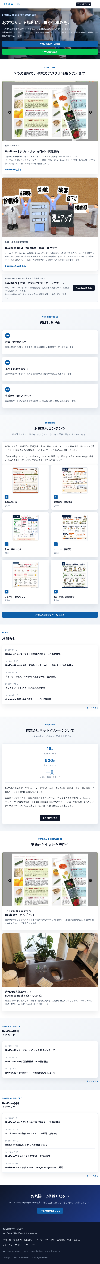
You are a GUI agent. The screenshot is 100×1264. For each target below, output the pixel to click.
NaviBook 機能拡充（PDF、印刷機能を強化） (27, 1144)
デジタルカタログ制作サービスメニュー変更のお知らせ (31, 1133)
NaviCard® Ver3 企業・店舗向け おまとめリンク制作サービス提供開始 (39, 665)
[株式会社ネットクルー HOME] (12, 4)
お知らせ (7, 1239)
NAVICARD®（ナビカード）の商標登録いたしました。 (31, 1072)
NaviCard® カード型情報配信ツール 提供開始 (26, 1061)
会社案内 (17, 1239)
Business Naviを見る (15, 266)
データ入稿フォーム (83, 4)
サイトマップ (32, 1244)
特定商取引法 (73, 1239)
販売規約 (61, 1239)
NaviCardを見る (84, 288)
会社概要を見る (50, 818)
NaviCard (49, 1239)
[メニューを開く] (95, 4)
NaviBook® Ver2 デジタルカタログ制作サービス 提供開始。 (34, 654)
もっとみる (91, 708)
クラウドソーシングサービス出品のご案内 (25, 688)
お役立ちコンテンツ (33, 1239)
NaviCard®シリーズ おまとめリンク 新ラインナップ (30, 1050)
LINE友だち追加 (50, 51)
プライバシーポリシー (13, 1244)
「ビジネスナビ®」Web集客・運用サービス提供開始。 (31, 676)
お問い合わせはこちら (50, 1210)
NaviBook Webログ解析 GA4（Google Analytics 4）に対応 (34, 1167)
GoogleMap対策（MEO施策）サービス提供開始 (28, 699)
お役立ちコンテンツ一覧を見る (50, 614)
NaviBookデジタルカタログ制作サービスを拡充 (27, 1156)
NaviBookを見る (13, 169)
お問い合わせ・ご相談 (50, 43)
